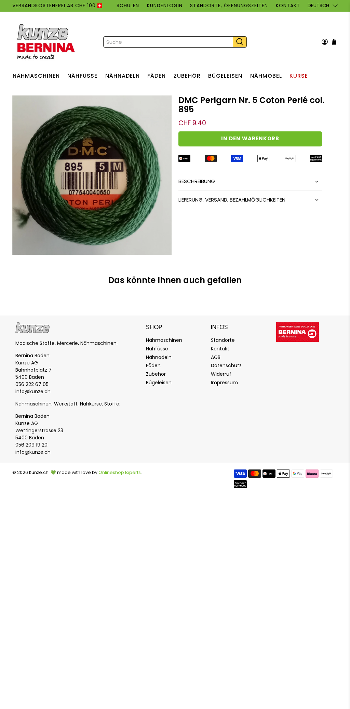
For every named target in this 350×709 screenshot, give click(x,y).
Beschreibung (196, 181)
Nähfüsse (82, 76)
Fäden (156, 76)
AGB (215, 357)
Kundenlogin (165, 5)
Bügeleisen (225, 76)
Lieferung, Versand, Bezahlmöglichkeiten (231, 199)
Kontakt (288, 5)
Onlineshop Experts (119, 472)
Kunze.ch (39, 472)
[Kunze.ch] (47, 42)
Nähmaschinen (36, 76)
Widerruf (221, 374)
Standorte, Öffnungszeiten (229, 5)
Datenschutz (226, 365)
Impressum (224, 382)
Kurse (299, 76)
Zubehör (187, 76)
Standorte (223, 340)
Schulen (128, 5)
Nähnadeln (122, 76)
